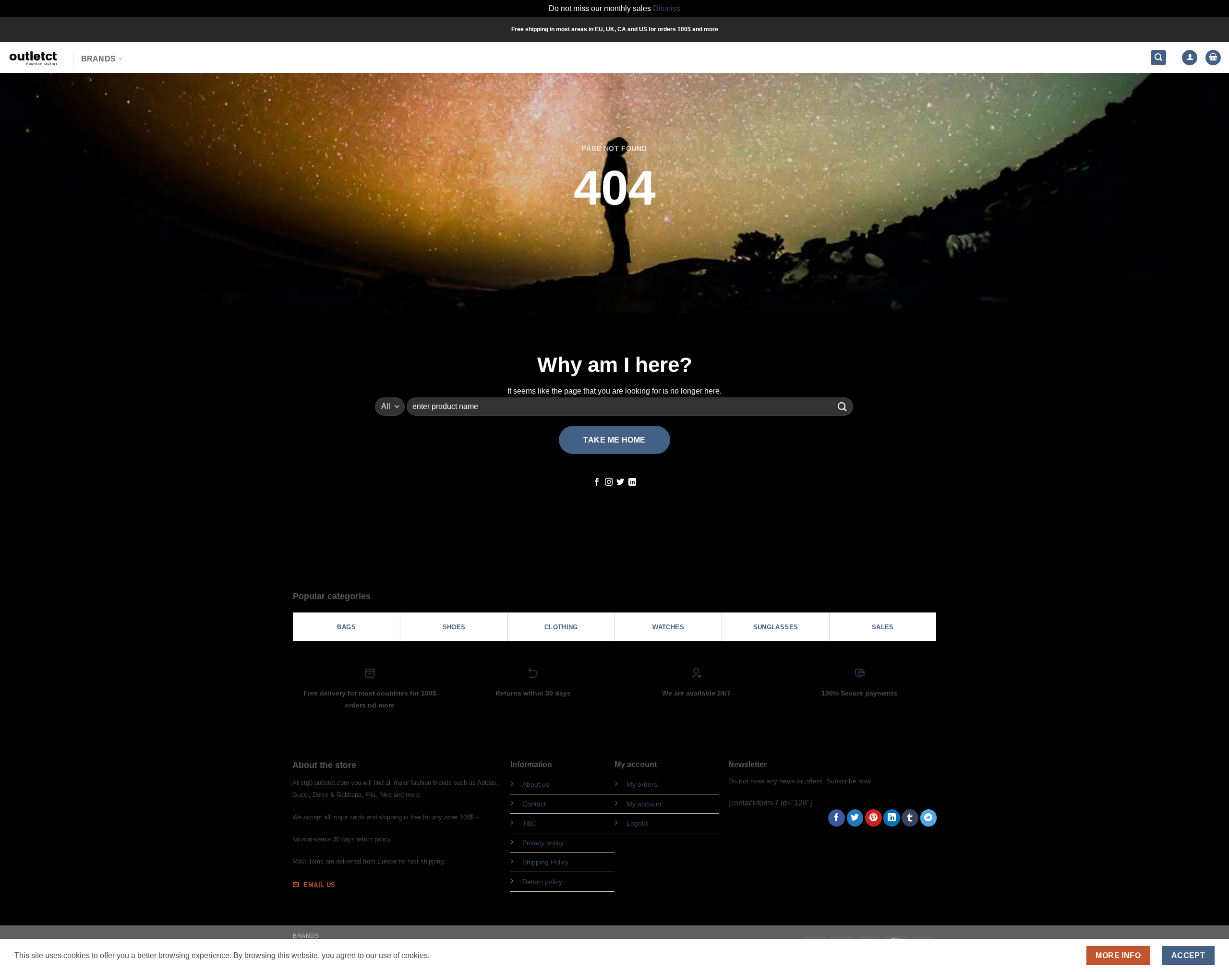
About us (535, 784)
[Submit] (842, 406)
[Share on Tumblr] (910, 818)
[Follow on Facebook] (597, 482)
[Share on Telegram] (928, 818)
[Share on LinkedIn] (891, 818)
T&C (529, 823)
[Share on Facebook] (836, 818)
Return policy (542, 882)
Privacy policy (543, 843)
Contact (534, 804)
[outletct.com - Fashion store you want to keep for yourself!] (33, 57)
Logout (637, 823)
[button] (1158, 58)
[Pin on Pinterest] (873, 818)
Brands (98, 59)
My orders (642, 784)
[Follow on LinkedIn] (632, 482)
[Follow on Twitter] (620, 482)
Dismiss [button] (666, 8)
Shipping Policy (545, 862)
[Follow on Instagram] (609, 482)
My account (644, 804)
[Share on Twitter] (855, 818)
